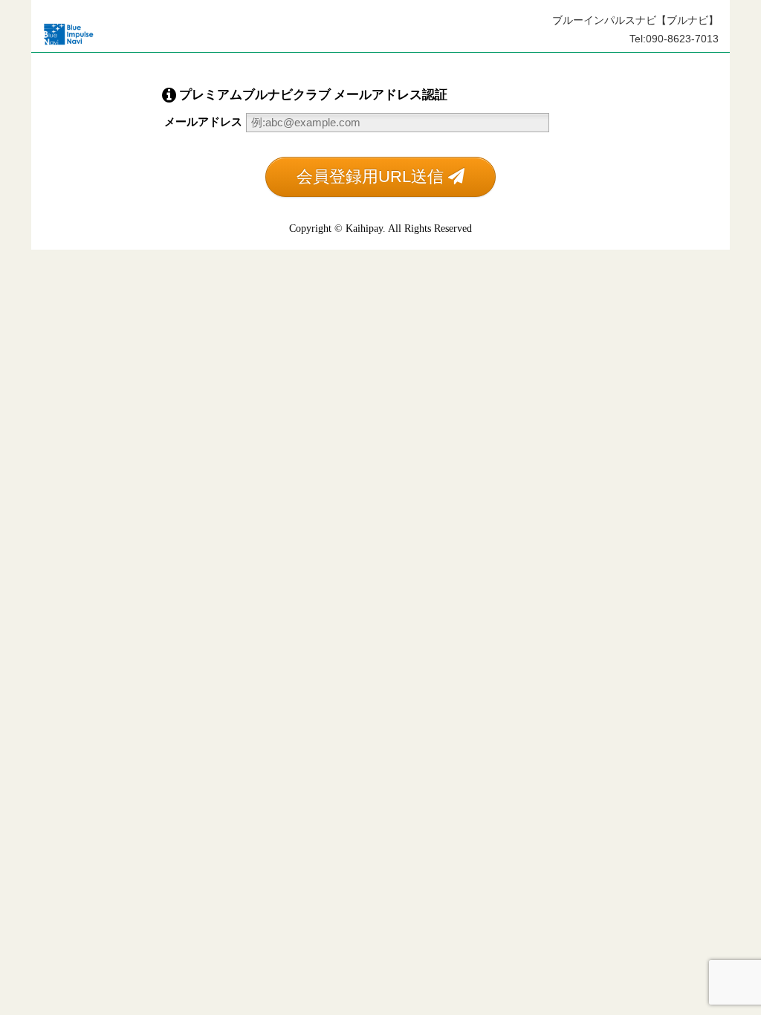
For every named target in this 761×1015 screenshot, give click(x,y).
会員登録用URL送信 (372, 176)
